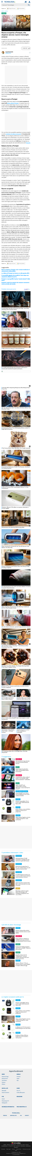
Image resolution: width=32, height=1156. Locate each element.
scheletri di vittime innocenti (13, 134)
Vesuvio (28, 143)
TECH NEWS (18, 872)
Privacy (13, 1149)
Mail (26, 4)
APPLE (17, 767)
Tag (21, 1115)
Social (3, 1098)
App (18, 1080)
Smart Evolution (5, 1092)
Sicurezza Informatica (8, 1106)
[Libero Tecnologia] (16, 1112)
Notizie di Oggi (5, 1076)
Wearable (4, 1090)
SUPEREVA (16, 1147)
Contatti (27, 1115)
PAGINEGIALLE (13, 1144)
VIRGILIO (8, 1144)
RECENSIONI (18, 855)
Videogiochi (4, 1102)
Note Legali (8, 1149)
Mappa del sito (13, 1115)
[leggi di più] (30, 52)
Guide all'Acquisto (21, 1092)
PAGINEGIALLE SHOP (21, 1144)
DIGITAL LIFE (18, 759)
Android (18, 1076)
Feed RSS (5, 1115)
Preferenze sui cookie (27, 1149)
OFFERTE (18, 799)
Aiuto (16, 1150)
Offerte (3, 1084)
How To (18, 1090)
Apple (18, 1078)
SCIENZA (6, 11)
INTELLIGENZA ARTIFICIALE (21, 791)
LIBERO (4, 1144)
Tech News (4, 1080)
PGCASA (27, 1144)
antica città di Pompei (13, 103)
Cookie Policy (18, 1149)
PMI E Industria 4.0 (22, 1106)
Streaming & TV (5, 1100)
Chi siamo (3, 1149)
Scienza (3, 1082)
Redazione (19, 1096)
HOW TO (17, 888)
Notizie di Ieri (5, 1078)
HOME (2, 11)
